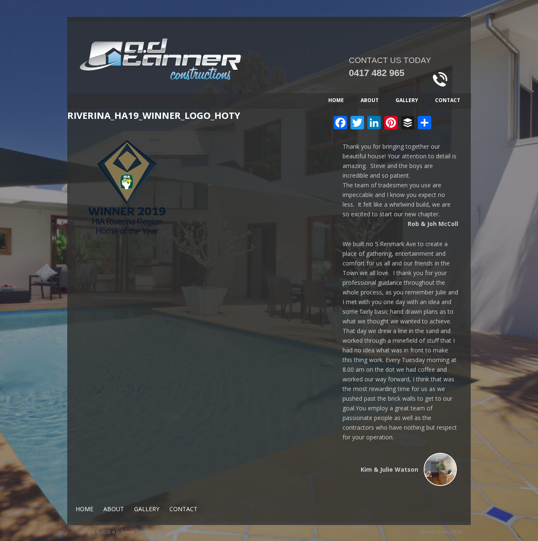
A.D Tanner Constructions (189, 66)
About (370, 100)
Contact (447, 100)
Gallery (407, 100)
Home (336, 100)
